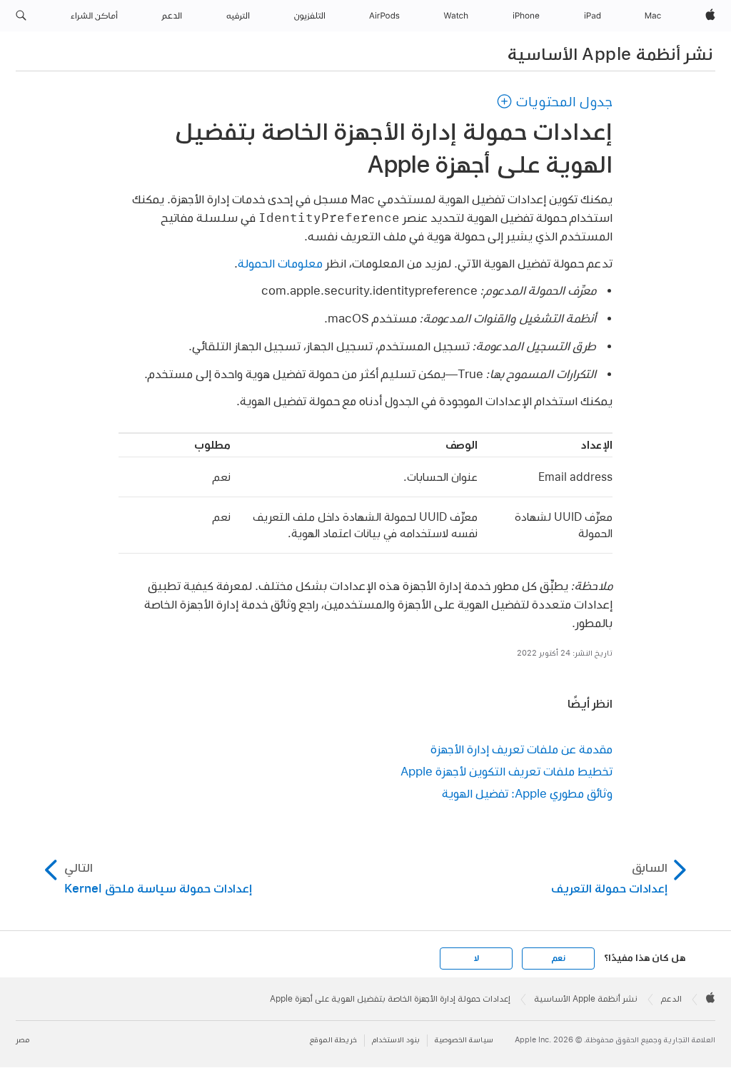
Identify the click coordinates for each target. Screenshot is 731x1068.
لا (476, 958)
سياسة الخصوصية (464, 1040)
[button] (21, 15)
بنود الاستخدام (396, 1040)
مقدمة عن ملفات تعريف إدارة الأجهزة (521, 749)
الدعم (671, 999)
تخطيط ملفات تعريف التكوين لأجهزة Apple (506, 771)
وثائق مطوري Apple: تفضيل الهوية (527, 793)
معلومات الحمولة (280, 263)
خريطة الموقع (333, 1040)
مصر (22, 1040)
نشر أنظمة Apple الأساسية (610, 53)
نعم (558, 958)
